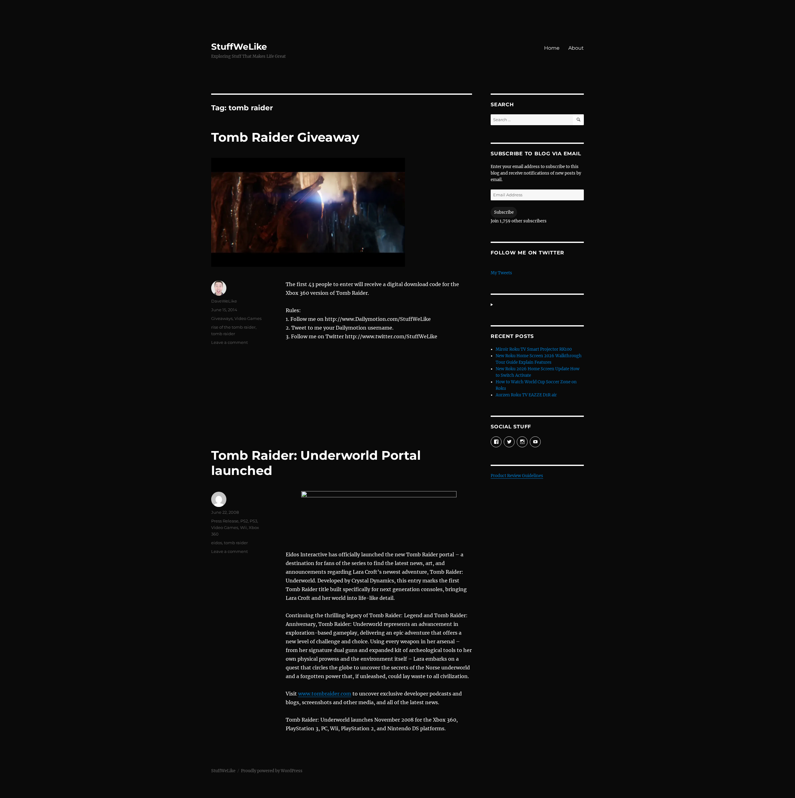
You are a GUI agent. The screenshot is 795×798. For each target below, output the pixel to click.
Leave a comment (229, 342)
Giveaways (222, 318)
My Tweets (501, 273)
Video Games (247, 318)
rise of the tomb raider (233, 327)
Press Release (224, 520)
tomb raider (223, 333)
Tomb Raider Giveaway (285, 137)
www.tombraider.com (324, 694)
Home (552, 48)
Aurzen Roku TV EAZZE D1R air (526, 395)
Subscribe (504, 212)
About (576, 48)
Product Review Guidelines (517, 475)
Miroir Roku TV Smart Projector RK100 (534, 349)
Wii (243, 527)
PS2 (244, 520)
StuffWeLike (239, 46)
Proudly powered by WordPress (271, 770)
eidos (216, 542)
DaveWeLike (224, 301)
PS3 (253, 520)
